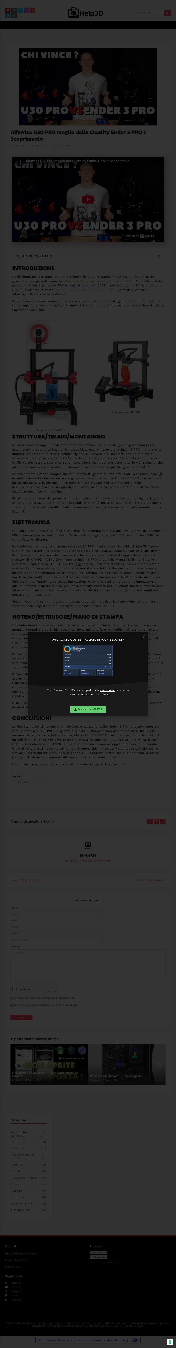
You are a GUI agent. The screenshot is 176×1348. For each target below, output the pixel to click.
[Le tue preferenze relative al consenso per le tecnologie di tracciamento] (170, 1342)
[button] (143, 637)
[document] (88, 674)
